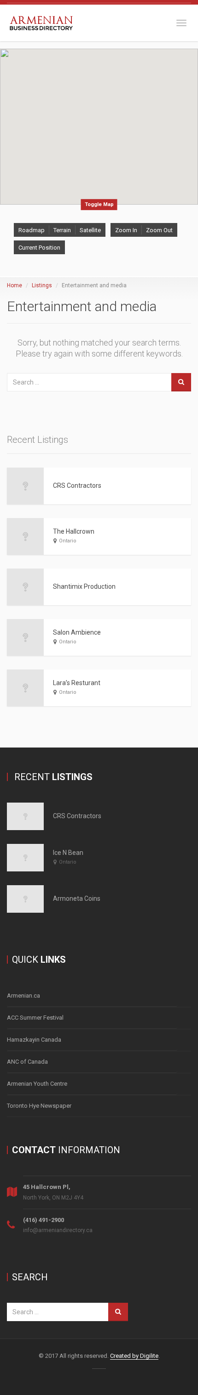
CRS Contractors (77, 485)
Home (14, 285)
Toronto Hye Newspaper (39, 1105)
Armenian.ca (23, 995)
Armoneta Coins (76, 898)
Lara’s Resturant (76, 682)
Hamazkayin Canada (34, 1039)
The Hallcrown (73, 531)
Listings (42, 285)
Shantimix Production (84, 586)
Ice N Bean (68, 852)
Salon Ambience (77, 632)
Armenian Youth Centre (37, 1083)
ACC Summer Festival (35, 1017)
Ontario (67, 541)
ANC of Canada (27, 1061)
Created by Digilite (134, 1355)
